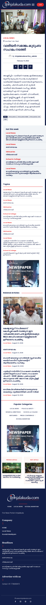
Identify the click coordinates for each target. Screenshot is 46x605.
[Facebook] (15, 67)
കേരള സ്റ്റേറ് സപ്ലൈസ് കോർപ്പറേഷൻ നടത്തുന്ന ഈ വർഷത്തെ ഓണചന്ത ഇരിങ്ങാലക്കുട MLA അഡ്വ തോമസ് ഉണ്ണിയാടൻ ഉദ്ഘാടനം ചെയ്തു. (25, 138)
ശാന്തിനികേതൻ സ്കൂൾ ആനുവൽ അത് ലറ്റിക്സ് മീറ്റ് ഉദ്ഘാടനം (21, 254)
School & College (13, 159)
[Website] (26, 602)
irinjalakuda (12, 116)
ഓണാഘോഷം (11, 147)
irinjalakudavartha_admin (26, 56)
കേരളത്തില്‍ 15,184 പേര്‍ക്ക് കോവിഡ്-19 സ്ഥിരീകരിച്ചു (11, 476)
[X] (20, 67)
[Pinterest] (25, 67)
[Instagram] (21, 602)
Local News (8, 38)
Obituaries (10, 152)
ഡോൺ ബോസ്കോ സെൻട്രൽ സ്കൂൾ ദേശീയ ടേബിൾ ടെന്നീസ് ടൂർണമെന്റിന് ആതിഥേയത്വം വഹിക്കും (23, 173)
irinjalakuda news (23, 116)
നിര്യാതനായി (11, 154)
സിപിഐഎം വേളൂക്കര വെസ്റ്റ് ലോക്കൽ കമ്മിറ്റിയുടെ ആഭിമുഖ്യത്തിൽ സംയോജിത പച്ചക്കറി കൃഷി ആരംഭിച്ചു (34, 479)
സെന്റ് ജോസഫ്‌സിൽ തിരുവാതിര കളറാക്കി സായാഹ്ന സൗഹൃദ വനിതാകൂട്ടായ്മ (22, 163)
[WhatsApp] (30, 67)
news (5, 119)
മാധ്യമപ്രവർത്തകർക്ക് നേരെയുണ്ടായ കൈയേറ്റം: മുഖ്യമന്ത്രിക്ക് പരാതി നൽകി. (21, 390)
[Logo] (16, 4)
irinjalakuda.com (35, 116)
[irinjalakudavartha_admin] (11, 56)
